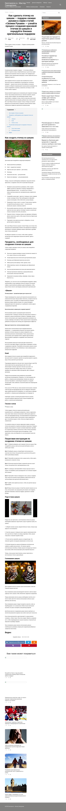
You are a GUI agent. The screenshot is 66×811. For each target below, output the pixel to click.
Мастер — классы (47, 2)
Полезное (42, 6)
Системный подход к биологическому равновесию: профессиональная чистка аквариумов (51, 174)
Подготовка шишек (16, 128)
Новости (48, 6)
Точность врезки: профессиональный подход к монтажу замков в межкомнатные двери (51, 165)
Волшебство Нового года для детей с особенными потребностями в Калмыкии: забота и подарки (15, 674)
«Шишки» (14, 118)
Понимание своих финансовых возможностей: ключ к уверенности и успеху (14, 771)
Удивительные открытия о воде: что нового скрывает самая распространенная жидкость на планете (15, 699)
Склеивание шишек (16, 130)
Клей (13, 120)
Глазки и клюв (15, 122)
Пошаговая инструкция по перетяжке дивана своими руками (51, 38)
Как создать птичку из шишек (16, 113)
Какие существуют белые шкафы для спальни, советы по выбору (50, 97)
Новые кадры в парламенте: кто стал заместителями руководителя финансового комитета (15, 796)
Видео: (10, 132)
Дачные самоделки (36, 2)
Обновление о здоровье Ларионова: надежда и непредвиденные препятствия (15, 723)
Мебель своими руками (32, 6)
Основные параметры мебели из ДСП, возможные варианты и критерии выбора (50, 58)
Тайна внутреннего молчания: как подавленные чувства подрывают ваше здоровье (14, 747)
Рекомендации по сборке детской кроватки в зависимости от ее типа (50, 124)
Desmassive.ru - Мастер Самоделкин (15, 4)
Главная (28, 2)
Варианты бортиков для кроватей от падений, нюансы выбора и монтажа (51, 142)
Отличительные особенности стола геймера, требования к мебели (49, 79)
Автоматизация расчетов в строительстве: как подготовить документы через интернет (49, 159)
